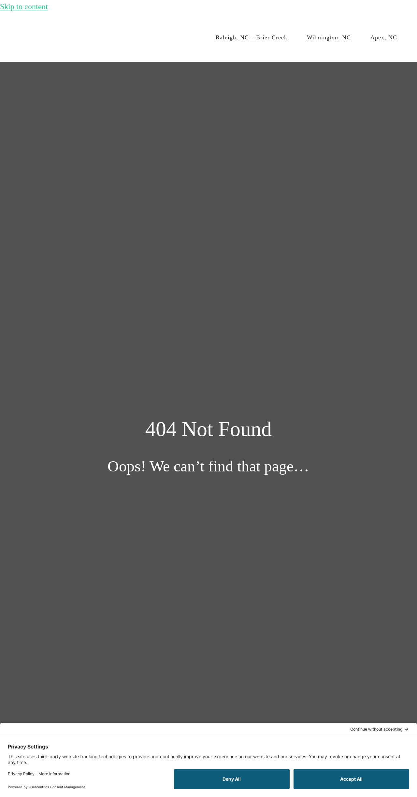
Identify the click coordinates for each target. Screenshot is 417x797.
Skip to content (24, 6)
